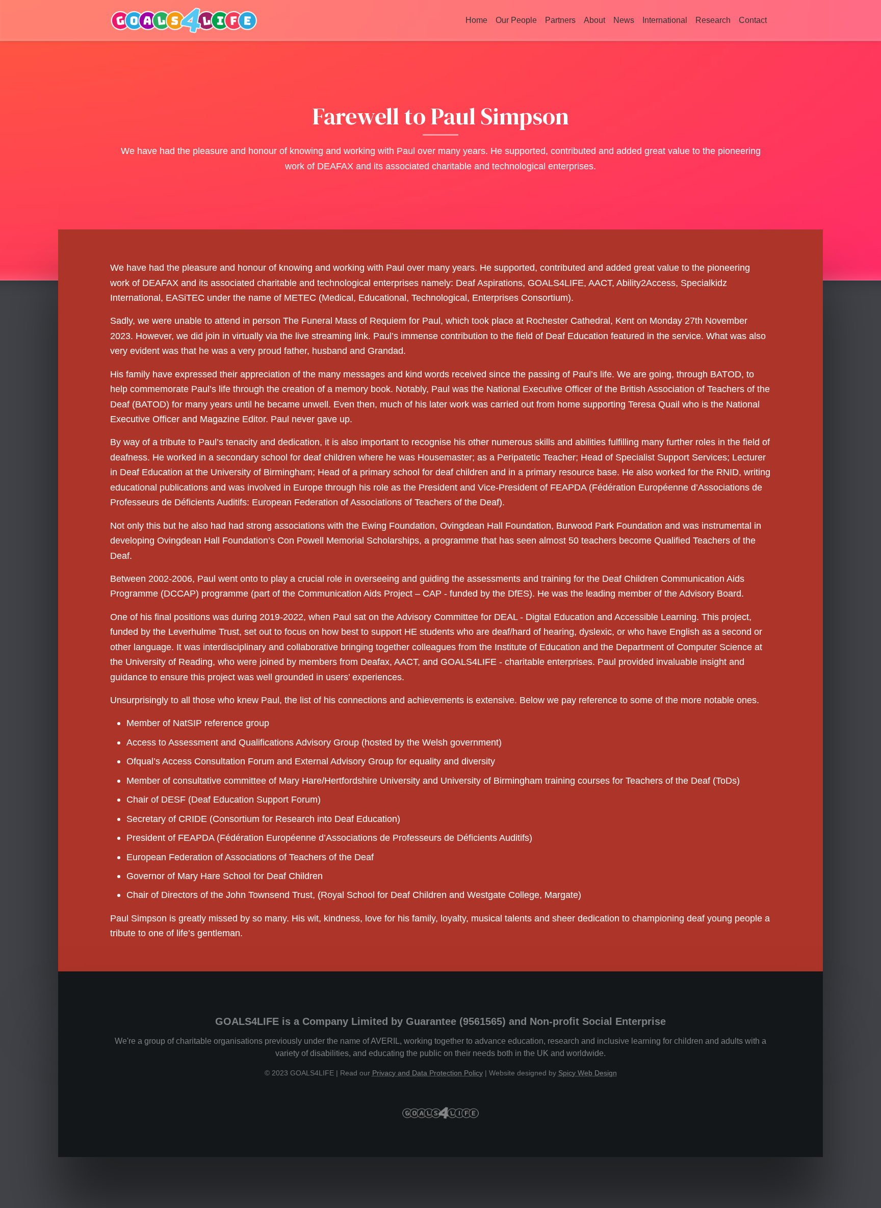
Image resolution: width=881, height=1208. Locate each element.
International (664, 20)
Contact (753, 20)
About (594, 20)
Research (713, 20)
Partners (560, 20)
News (623, 20)
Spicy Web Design (587, 1073)
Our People (516, 20)
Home (476, 20)
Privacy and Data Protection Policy (427, 1073)
